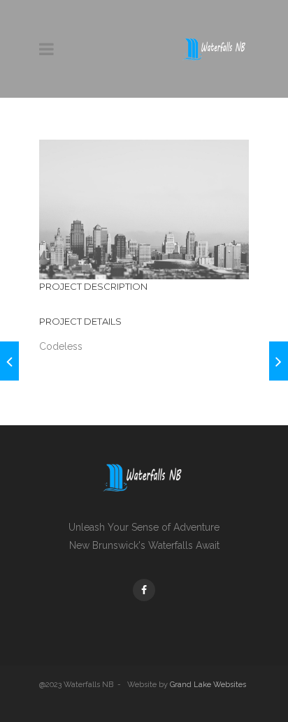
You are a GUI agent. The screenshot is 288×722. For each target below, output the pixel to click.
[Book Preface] (9, 361)
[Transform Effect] (278, 361)
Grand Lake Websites (208, 684)
